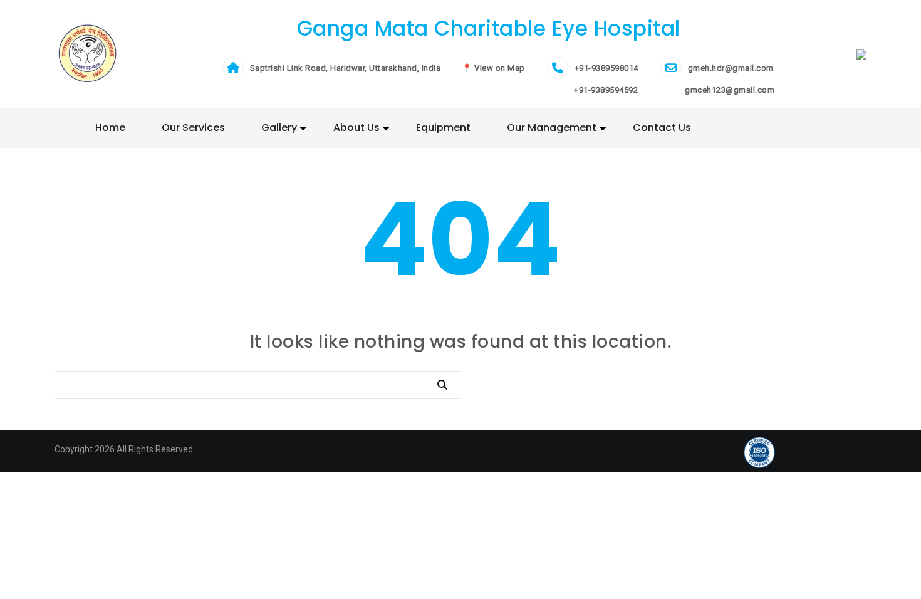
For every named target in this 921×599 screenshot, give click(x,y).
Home (110, 127)
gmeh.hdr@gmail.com (731, 68)
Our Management (551, 127)
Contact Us (662, 127)
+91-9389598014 (606, 68)
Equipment (443, 127)
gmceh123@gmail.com (729, 90)
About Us (356, 127)
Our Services (193, 127)
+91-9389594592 (605, 90)
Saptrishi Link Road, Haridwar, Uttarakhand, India (345, 68)
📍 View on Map (493, 68)
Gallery (279, 127)
